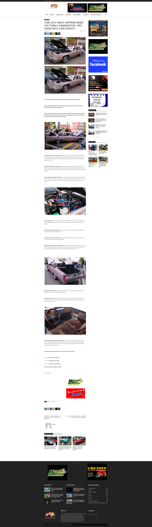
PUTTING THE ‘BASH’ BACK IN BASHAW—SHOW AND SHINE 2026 (57, 489)
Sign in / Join (46, 0)
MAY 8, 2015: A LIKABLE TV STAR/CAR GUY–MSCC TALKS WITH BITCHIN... (101, 120)
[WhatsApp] (53, 33)
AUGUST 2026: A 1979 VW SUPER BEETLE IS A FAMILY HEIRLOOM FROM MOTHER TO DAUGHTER (50, 447)
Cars (48, 18)
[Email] (56, 33)
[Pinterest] (51, 33)
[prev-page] (45, 452)
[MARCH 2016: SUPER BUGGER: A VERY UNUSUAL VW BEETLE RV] (69, 496)
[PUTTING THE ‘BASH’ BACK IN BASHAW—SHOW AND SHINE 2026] (47, 490)
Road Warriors (76, 14)
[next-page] (47, 452)
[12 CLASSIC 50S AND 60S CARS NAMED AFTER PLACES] (47, 502)
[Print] (59, 33)
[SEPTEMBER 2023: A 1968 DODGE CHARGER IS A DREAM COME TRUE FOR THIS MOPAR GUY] (103, 160)
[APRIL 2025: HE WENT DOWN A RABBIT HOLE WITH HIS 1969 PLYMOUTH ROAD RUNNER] (103, 147)
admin (46, 30)
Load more (97, 137)
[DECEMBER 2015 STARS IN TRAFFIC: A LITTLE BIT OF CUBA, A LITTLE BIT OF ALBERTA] (91, 126)
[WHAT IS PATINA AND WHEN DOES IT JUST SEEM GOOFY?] (69, 502)
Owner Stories (59, 14)
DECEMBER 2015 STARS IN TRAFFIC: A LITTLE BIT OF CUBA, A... (100, 126)
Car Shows (68, 14)
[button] (106, 14)
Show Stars (85, 14)
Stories (48, 19)
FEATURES (51, 14)
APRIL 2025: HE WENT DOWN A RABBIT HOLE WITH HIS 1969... (103, 152)
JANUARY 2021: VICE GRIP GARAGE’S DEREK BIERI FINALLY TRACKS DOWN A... (79, 489)
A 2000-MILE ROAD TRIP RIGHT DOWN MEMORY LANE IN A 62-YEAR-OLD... (101, 132)
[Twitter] (48, 33)
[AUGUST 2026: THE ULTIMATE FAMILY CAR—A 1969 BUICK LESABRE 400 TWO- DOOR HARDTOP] (79, 440)
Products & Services (95, 14)
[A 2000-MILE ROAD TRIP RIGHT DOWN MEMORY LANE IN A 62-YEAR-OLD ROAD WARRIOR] (91, 132)
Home (46, 14)
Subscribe (50, 0)
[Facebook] (45, 33)
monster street (54, 401)
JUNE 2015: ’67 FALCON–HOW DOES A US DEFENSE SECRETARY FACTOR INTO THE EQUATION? (52, 417)
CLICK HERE (46, 357)
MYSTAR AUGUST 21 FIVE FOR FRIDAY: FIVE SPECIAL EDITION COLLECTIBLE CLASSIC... (57, 495)
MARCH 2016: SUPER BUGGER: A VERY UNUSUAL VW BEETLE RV (79, 495)
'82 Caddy (49, 401)
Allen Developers (69, 524)
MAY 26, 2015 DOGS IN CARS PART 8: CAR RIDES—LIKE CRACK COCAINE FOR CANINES (76, 417)
